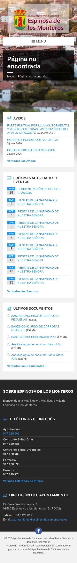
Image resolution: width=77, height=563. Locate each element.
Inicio (10, 76)
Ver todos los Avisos (21, 160)
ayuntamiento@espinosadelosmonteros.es (39, 519)
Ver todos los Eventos (22, 291)
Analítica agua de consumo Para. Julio (36, 344)
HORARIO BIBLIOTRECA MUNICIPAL (31, 150)
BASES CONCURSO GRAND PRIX (33, 337)
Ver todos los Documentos (25, 366)
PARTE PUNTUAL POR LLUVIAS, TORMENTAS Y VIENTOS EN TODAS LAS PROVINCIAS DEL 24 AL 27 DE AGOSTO (38, 129)
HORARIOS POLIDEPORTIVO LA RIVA (32, 139)
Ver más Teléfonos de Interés (23, 481)
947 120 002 (11, 433)
